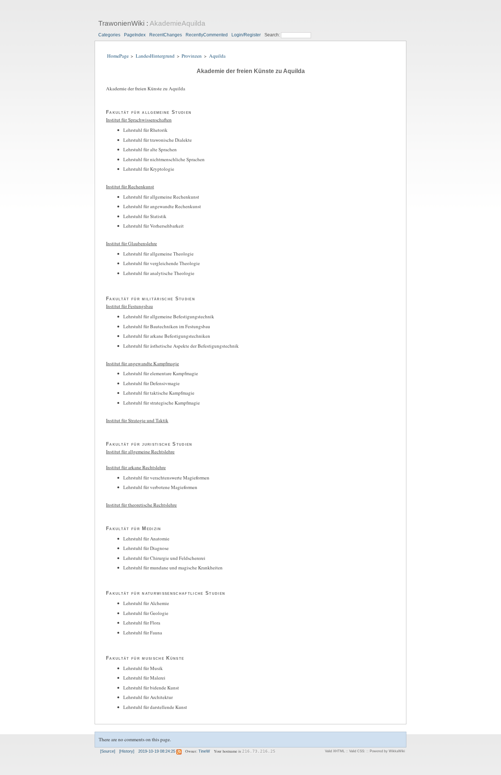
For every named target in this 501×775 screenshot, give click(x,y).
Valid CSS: (357, 751)
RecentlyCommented (207, 34)
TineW (204, 751)
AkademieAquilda (177, 23)
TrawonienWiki (121, 23)
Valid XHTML (335, 751)
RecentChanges (165, 34)
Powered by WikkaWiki (387, 751)
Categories (109, 34)
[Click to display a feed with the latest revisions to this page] (179, 751)
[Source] (107, 751)
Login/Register (246, 34)
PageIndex (135, 34)
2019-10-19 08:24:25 (156, 751)
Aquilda (217, 55)
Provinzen (192, 55)
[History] (126, 751)
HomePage (118, 55)
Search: (272, 34)
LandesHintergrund (155, 55)
